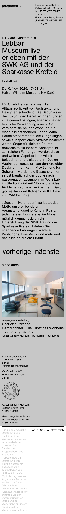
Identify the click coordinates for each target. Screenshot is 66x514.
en (22, 6)
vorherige (16, 251)
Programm (10, 6)
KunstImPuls (26, 38)
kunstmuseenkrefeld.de (15, 365)
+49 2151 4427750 (13, 374)
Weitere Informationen (14, 510)
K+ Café (8, 38)
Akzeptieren (55, 430)
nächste (47, 251)
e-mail (5, 362)
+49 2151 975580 (12, 359)
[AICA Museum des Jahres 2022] (33, 391)
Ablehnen (38, 430)
